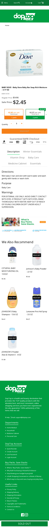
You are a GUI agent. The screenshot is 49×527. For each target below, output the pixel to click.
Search (16, 3)
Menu (6, 3)
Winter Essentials (32, 151)
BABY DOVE (5, 94)
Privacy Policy (11, 489)
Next (46, 114)
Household (10, 430)
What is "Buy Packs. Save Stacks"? (19, 468)
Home (7, 25)
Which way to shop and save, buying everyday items (25, 479)
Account (28, 3)
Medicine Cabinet (17, 163)
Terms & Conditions (13, 507)
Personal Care (12, 436)
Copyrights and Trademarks (16, 504)
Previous (3, 114)
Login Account (11, 457)
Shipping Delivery (13, 492)
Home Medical (12, 428)
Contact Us (10, 509)
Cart (39, 3)
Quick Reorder (12, 449)
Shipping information (14, 495)
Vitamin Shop (17, 157)
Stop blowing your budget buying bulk (20, 473)
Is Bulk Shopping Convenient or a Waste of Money (24, 476)
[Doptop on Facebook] (22, 516)
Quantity (5, 124)
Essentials (35, 163)
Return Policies (12, 501)
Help (8, 417)
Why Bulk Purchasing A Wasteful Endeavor (21, 471)
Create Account (12, 452)
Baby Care (33, 157)
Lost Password (12, 454)
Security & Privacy (13, 498)
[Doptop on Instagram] (26, 516)
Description (13, 151)
